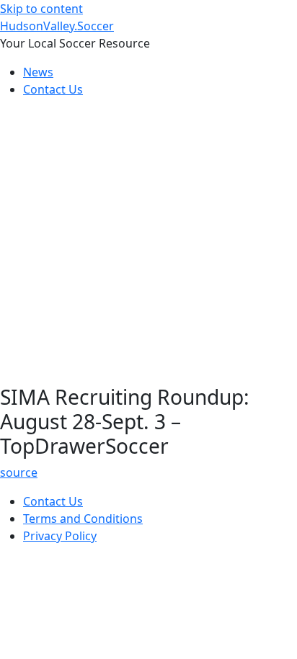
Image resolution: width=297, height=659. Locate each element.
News (38, 72)
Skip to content (41, 9)
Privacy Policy (60, 536)
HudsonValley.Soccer (57, 26)
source (18, 472)
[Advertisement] (148, 243)
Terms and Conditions (83, 518)
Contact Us (53, 89)
